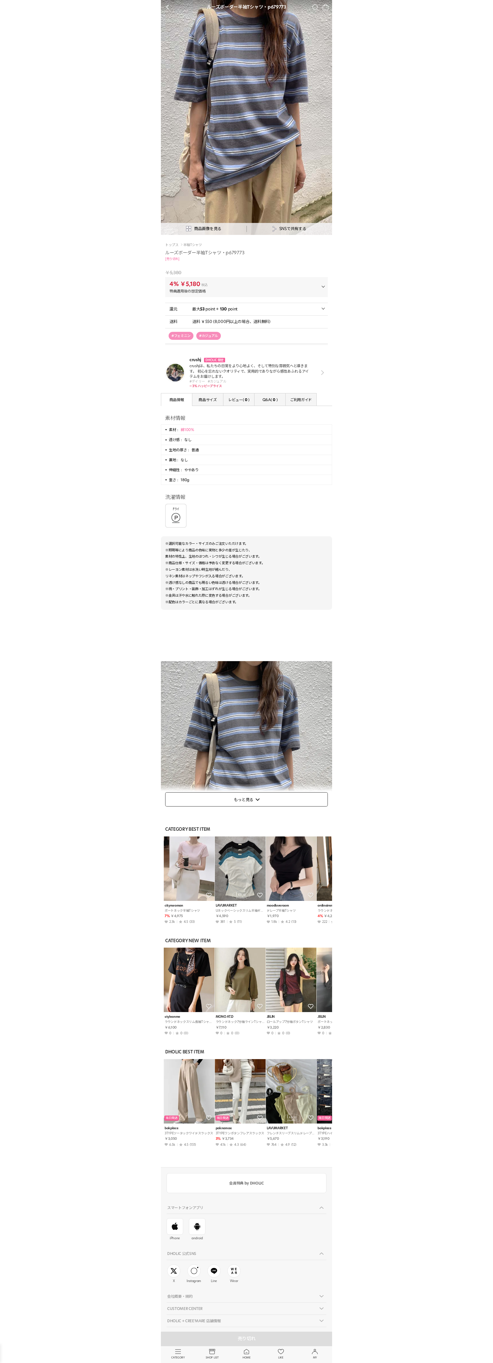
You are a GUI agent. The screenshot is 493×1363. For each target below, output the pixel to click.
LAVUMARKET (226, 905)
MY (315, 1357)
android (197, 1238)
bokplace (171, 1128)
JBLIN (271, 1017)
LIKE (280, 1357)
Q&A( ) (269, 399)
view (321, 372)
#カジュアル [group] (208, 335)
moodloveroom (278, 905)
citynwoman (174, 905)
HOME (246, 1357)
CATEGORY (178, 1357)
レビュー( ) (238, 399)
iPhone (175, 1238)
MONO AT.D (224, 1017)
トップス (172, 245)
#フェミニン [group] (181, 335)
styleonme (172, 1017)
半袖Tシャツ (192, 245)
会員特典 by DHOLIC (246, 1183)
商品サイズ (208, 399)
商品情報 (176, 399)
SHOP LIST (212, 1357)
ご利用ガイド (301, 399)
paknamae (224, 1128)
